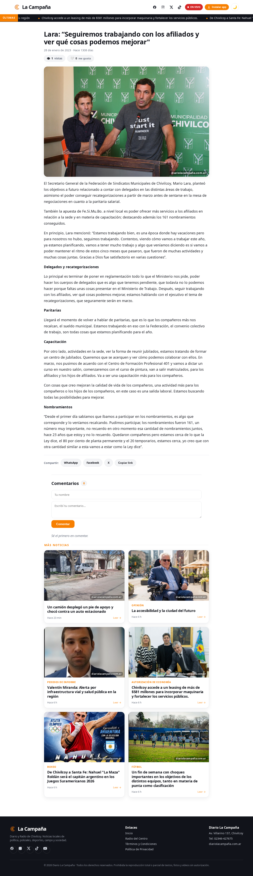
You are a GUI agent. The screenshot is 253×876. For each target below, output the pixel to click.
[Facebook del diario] (154, 7)
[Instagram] (21, 849)
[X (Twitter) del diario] (171, 7)
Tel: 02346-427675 (221, 838)
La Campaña (36, 7)
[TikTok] (38, 849)
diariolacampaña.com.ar (225, 844)
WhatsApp (71, 463)
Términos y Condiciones (141, 844)
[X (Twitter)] (30, 849)
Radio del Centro (136, 838)
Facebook (93, 463)
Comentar (63, 524)
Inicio (129, 833)
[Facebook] (13, 849)
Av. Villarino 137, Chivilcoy (226, 833)
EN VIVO (195, 7)
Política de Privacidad (139, 849)
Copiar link (125, 462)
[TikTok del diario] (179, 7)
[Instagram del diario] (162, 7)
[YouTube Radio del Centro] (46, 849)
